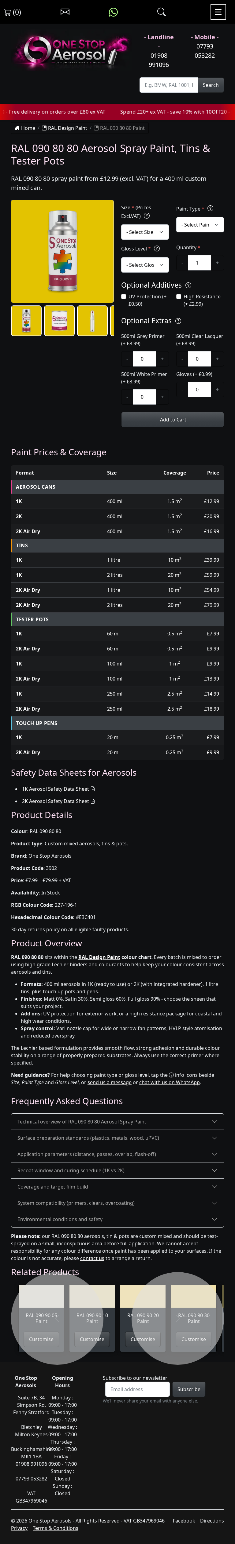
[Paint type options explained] (210, 208)
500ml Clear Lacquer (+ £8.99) (199, 340)
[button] (26, 320)
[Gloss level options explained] (157, 248)
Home (27, 128)
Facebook (184, 1520)
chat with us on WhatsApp (169, 1082)
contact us (92, 1258)
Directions (212, 1520)
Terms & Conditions (55, 1528)
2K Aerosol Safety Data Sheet (55, 801)
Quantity (188, 247)
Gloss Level (136, 248)
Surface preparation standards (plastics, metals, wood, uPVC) (88, 1138)
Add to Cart (172, 419)
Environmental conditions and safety (60, 1219)
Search (211, 85)
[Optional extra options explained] (178, 321)
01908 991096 (159, 60)
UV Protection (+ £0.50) (147, 300)
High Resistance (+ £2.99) (202, 300)
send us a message (110, 1082)
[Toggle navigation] (218, 12)
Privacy (19, 1528)
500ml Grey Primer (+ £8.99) (143, 340)
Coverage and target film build (52, 1186)
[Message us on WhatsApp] (113, 12)
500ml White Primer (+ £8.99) (144, 378)
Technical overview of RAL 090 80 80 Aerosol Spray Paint (81, 1121)
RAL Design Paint (67, 128)
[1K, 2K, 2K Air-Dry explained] (146, 216)
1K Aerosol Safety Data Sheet (55, 789)
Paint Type (190, 208)
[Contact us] (65, 12)
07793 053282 (205, 51)
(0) (16, 12)
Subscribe (188, 1389)
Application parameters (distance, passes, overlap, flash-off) (86, 1154)
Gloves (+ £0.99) (194, 374)
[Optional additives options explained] (188, 285)
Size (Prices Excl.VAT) (136, 211)
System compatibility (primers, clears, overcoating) (76, 1203)
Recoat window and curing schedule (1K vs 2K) (71, 1170)
